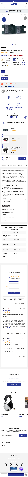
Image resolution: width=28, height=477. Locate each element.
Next (25, 403)
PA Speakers (3, 14)
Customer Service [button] (6, 442)
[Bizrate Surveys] (15, 470)
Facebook (14, 464)
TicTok (17, 464)
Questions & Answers (14, 374)
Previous (2, 403)
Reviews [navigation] (20, 165)
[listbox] (14, 72)
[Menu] (2, 4)
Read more (10, 327)
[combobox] (14, 7)
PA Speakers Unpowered (12, 14)
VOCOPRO (12, 209)
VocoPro (3, 47)
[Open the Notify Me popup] (3, 91)
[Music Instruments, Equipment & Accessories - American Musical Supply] (14, 4)
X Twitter (21, 464)
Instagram (10, 464)
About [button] (3, 445)
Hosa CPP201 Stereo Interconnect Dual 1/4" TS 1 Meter (18, 137)
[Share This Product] (25, 18)
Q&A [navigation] (26, 165)
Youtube (6, 464)
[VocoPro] (6, 208)
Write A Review (14, 292)
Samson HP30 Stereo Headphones (6, 413)
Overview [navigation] (3, 165)
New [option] (3, 71)
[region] (13, 282)
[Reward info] (7, 65)
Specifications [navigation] (12, 165)
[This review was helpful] (20, 333)
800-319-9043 (12, 117)
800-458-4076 (16, 458)
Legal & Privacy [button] (5, 448)
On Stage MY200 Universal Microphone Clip (16, 148)
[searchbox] (8, 299)
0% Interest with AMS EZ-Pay (21, 59)
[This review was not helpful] (23, 333)
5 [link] (7, 52)
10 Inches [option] (4, 78)
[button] (26, 4)
